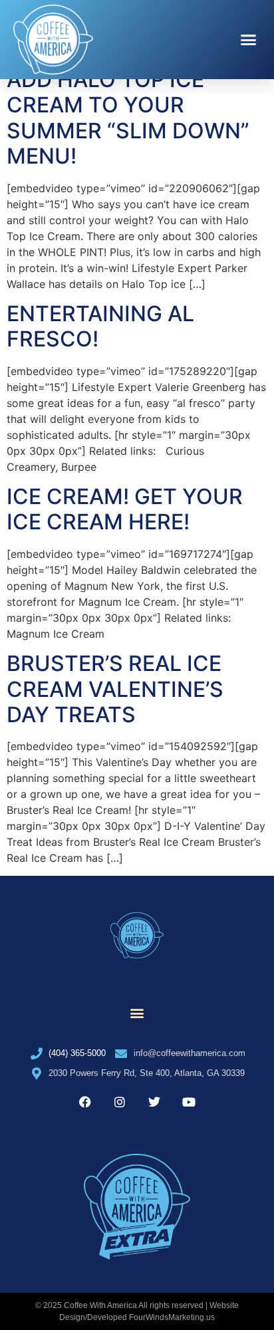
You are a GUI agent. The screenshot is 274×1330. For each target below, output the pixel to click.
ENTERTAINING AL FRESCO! (100, 326)
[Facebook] (85, 1102)
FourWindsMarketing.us (172, 1317)
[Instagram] (120, 1102)
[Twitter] (154, 1102)
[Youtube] (189, 1102)
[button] (248, 40)
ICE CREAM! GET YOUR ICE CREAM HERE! (125, 509)
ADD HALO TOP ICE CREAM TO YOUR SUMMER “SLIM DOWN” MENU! (128, 117)
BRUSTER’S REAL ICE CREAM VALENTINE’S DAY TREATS (115, 689)
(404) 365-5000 (77, 1053)
